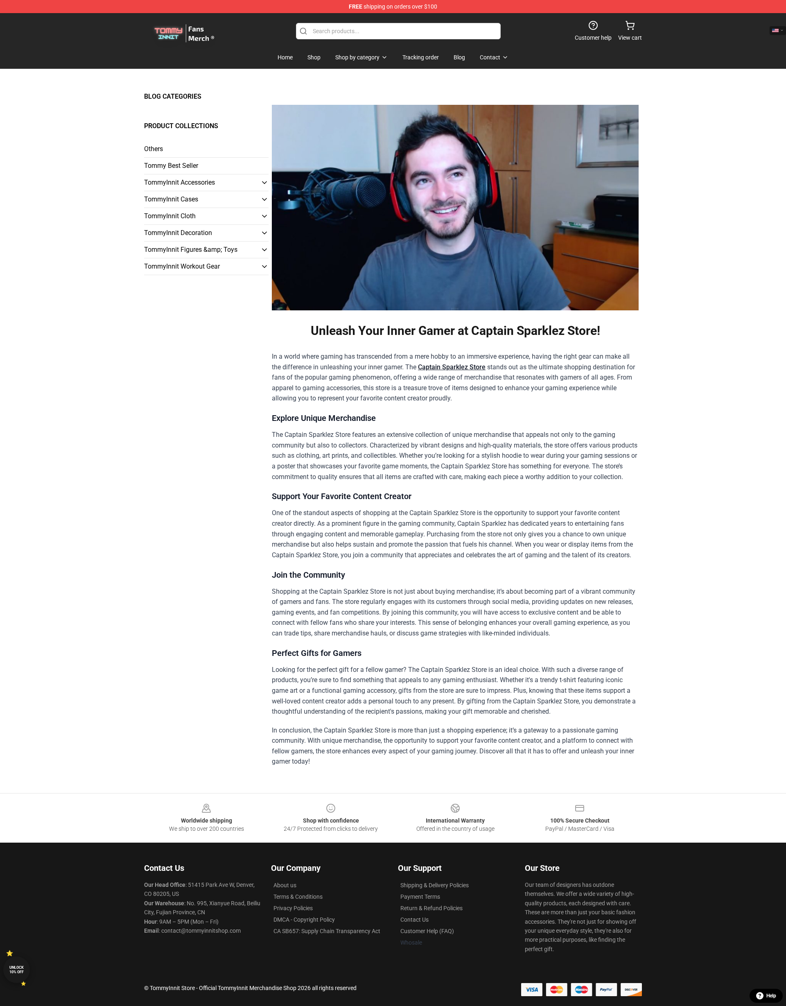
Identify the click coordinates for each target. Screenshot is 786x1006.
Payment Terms (420, 896)
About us (284, 885)
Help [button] (771, 996)
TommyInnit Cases (171, 199)
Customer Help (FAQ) (427, 931)
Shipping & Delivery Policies (434, 885)
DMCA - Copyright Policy (304, 919)
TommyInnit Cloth (170, 216)
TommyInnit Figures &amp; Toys (190, 249)
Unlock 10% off (16, 969)
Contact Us (414, 919)
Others (153, 149)
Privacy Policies (293, 908)
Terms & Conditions (298, 896)
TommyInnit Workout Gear (182, 266)
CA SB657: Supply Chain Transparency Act (326, 931)
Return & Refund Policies (431, 908)
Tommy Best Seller (171, 166)
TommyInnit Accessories (179, 182)
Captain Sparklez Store (452, 367)
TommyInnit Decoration (178, 233)
